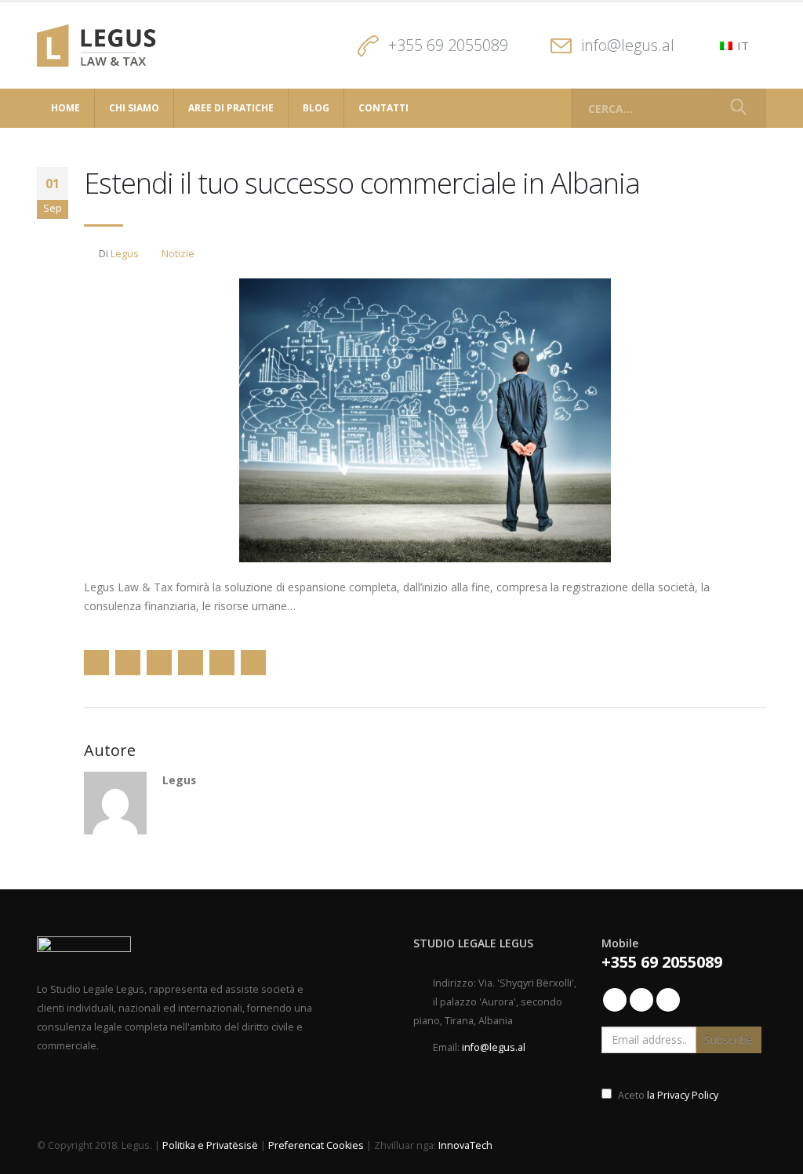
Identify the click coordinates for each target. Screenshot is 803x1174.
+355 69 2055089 (448, 45)
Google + (190, 662)
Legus (125, 253)
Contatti (383, 107)
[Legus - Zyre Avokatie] (101, 45)
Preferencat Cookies (316, 1145)
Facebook (96, 662)
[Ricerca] (738, 108)
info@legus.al (627, 45)
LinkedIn (159, 662)
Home (65, 107)
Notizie (178, 253)
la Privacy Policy (681, 1095)
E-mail (221, 662)
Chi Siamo (134, 107)
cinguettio (127, 662)
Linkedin (641, 1000)
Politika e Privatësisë (210, 1145)
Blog (316, 107)
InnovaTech (465, 1145)
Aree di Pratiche (231, 107)
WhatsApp (253, 662)
